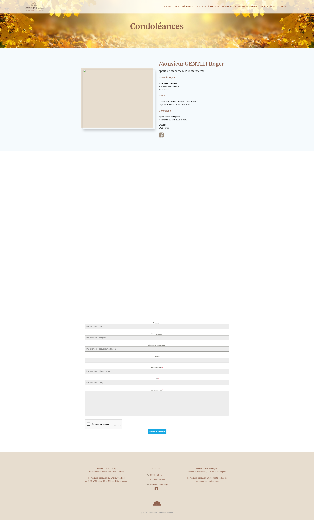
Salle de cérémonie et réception (214, 6)
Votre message (157, 390)
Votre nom (157, 323)
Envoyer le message (157, 431)
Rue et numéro (157, 367)
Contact (283, 6)
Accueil (168, 6)
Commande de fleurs (246, 6)
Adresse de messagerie (157, 345)
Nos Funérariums (184, 6)
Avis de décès (268, 6)
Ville (157, 379)
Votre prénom (157, 334)
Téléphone (157, 356)
